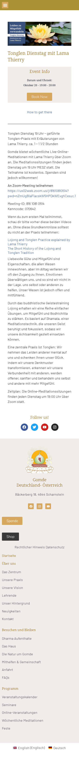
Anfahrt (7, 669)
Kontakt (8, 619)
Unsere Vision (12, 587)
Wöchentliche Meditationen (22, 720)
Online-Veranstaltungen (19, 712)
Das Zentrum (11, 572)
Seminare (9, 705)
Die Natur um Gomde (17, 654)
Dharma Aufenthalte (17, 638)
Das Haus (9, 646)
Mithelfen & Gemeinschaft (21, 662)
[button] (5, 5)
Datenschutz (55, 547)
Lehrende (9, 595)
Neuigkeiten (11, 611)
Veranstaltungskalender (19, 697)
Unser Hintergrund (16, 603)
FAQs (5, 677)
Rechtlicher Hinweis (30, 547)
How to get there (39, 112)
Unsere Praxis (12, 580)
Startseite (9, 555)
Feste (6, 728)
